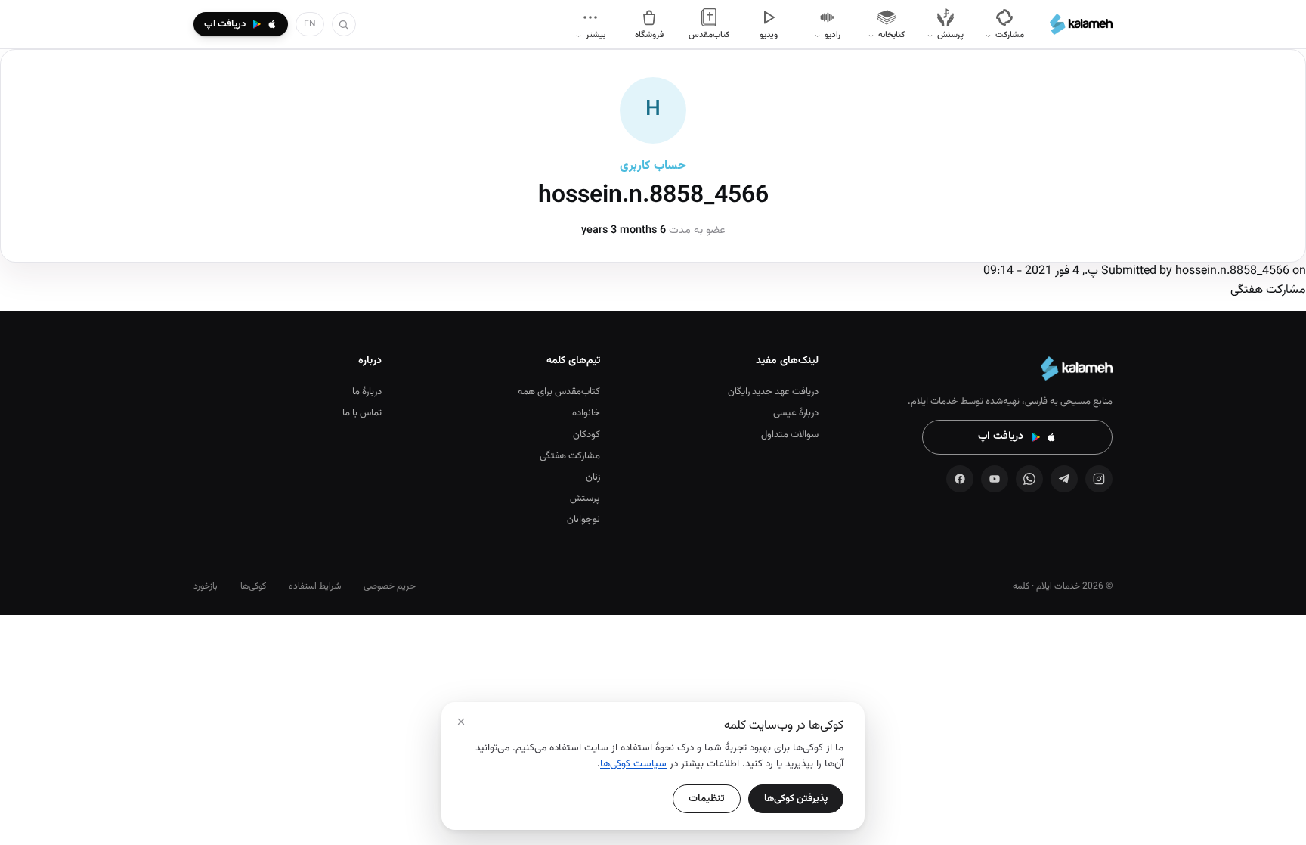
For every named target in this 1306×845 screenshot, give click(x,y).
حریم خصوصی (390, 586)
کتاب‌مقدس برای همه (559, 391)
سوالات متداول (790, 435)
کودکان (586, 435)
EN (310, 24)
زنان (593, 477)
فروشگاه (649, 35)
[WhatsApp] (1029, 478)
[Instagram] (1099, 478)
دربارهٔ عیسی (796, 413)
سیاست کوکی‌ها (633, 764)
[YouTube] (994, 478)
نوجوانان (583, 519)
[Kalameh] (1081, 24)
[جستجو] (344, 24)
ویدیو (769, 35)
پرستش (585, 498)
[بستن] (461, 721)
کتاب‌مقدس (709, 35)
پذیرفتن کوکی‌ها (796, 798)
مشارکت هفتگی (570, 456)
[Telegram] (1064, 478)
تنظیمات (707, 798)
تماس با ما (362, 413)
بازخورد (205, 586)
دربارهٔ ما (367, 391)
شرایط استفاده (315, 586)
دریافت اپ (1000, 436)
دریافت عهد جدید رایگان (773, 391)
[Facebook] (959, 478)
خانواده (586, 413)
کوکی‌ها (253, 586)
